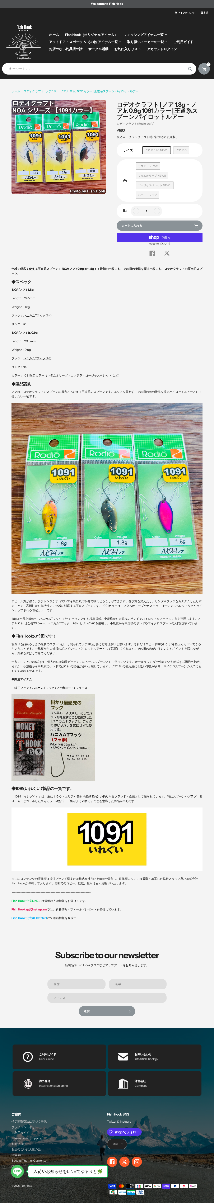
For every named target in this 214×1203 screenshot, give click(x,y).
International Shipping (53, 1086)
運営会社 (17, 1155)
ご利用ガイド (20, 1133)
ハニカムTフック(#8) (37, 358)
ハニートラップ (147, 194)
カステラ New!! (148, 166)
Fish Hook (26, 1185)
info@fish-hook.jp (146, 1059)
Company (141, 1086)
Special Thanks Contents (28, 1160)
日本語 (204, 12)
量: (125, 210)
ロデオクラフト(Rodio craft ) (135, 123)
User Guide (46, 1059)
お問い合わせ (20, 1144)
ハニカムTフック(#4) (37, 315)
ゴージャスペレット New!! (154, 185)
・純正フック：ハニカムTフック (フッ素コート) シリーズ (49, 688)
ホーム (15, 91)
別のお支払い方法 (159, 243)
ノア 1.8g (181, 150)
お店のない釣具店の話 (26, 1149)
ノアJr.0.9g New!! (156, 150)
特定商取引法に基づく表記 (29, 1121)
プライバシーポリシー (26, 1127)
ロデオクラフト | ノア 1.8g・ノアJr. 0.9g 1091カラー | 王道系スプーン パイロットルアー (81, 91)
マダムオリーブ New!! (152, 175)
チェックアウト (139, 137)
